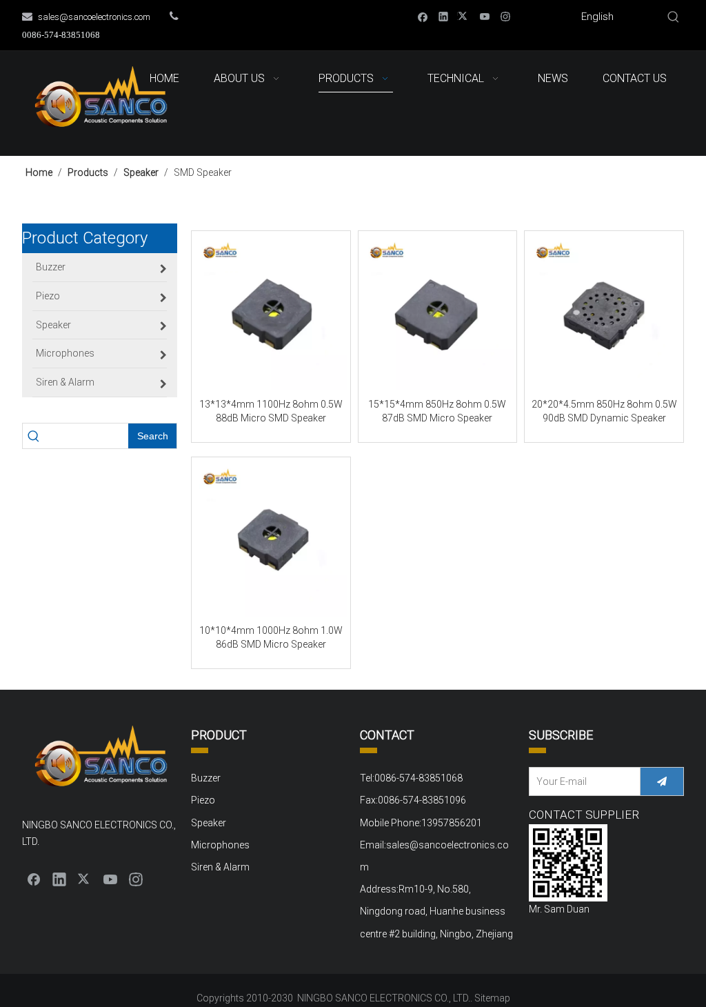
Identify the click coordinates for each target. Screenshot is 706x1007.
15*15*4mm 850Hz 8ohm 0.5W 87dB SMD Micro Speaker (437, 411)
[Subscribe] (662, 781)
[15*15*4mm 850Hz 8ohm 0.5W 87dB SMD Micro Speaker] (437, 314)
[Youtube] (485, 16)
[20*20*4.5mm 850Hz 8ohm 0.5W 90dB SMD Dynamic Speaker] (603, 314)
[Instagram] (505, 16)
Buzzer (206, 778)
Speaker (208, 822)
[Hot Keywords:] (673, 17)
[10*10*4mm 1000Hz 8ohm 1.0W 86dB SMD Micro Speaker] (270, 540)
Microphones (220, 844)
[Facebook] (423, 16)
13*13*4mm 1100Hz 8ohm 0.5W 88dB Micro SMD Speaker (271, 411)
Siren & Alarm (220, 867)
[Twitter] (464, 16)
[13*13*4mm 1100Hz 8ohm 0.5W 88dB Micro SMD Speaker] (270, 314)
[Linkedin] (443, 16)
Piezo (203, 800)
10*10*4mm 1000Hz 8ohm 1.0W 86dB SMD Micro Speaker (271, 637)
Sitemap (492, 998)
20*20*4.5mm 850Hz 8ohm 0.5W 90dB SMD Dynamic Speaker (604, 411)
